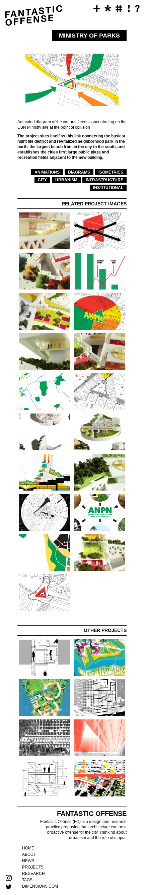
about (29, 854)
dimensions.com (40, 886)
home (28, 848)
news (28, 860)
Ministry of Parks (9, 64)
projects (33, 867)
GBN (9, 35)
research (33, 873)
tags (27, 880)
